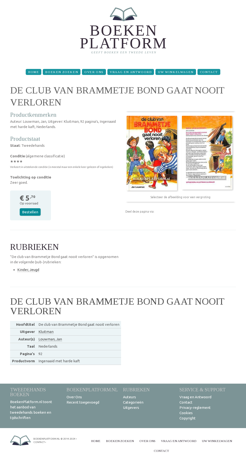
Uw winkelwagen (175, 72)
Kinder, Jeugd (28, 270)
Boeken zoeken (61, 72)
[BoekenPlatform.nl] (123, 33)
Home (33, 72)
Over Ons (94, 72)
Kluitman (46, 332)
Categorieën (133, 402)
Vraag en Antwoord (131, 72)
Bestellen (30, 212)
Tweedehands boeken (28, 392)
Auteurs (129, 397)
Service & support (202, 389)
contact (39, 442)
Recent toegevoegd (83, 402)
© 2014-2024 (68, 438)
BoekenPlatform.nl (92, 389)
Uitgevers (131, 407)
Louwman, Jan (50, 339)
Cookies (186, 413)
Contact (209, 72)
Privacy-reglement (195, 407)
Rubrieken (136, 389)
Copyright (187, 418)
